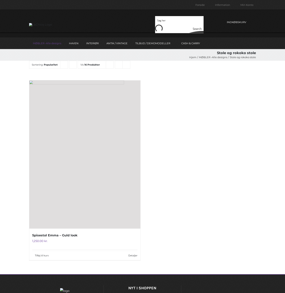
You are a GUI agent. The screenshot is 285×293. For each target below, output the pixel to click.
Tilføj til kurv (42, 255)
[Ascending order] (73, 65)
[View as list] (126, 64)
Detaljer (132, 255)
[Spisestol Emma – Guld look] (84, 154)
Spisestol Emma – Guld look (54, 235)
